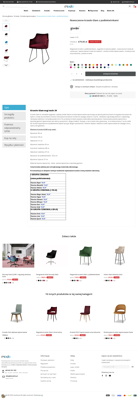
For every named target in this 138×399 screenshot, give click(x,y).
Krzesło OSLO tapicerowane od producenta (85, 332)
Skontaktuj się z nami (48, 377)
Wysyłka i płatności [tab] (14, 144)
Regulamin (44, 364)
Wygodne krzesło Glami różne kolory (49, 332)
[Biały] (3, 338)
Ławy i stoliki (74, 367)
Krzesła (73, 364)
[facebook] (102, 376)
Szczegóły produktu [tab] (9, 116)
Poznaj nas (44, 371)
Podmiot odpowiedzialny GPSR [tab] (12, 128)
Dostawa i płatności (47, 360)
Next (64, 47)
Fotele (72, 371)
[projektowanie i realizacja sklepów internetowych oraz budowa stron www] (42, 395)
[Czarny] (5, 282)
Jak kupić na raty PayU (48, 374)
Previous (15, 47)
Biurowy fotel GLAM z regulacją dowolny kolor (16, 275)
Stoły (72, 360)
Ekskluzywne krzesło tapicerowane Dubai (118, 332)
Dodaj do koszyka (110, 74)
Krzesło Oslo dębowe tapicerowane (14, 332)
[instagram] (106, 376)
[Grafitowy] (6, 282)
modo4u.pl (16, 395)
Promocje (73, 381)
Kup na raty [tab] (10, 138)
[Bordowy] (10, 282)
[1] (132, 366)
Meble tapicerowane (77, 374)
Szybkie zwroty (46, 381)
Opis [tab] (6, 107)
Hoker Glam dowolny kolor (113, 274)
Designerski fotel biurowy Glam (47, 274)
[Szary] (8, 282)
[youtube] (110, 376)
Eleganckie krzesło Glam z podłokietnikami (85, 274)
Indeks (72, 37)
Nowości (73, 377)
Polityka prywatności (48, 367)
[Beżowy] (3, 282)
